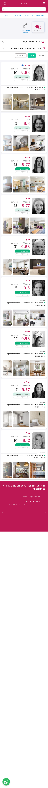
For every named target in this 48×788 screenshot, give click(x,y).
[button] (2, 512)
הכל (31, 56)
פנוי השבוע (20, 56)
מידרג (24, 3)
